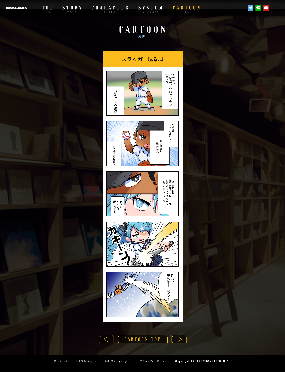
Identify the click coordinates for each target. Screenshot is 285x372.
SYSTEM (150, 8)
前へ (106, 339)
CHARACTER (109, 8)
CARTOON (186, 8)
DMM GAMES (16, 8)
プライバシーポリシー (154, 361)
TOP (47, 8)
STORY (71, 8)
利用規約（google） (118, 361)
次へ (179, 339)
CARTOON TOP (143, 339)
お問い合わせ (59, 361)
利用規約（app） (87, 361)
